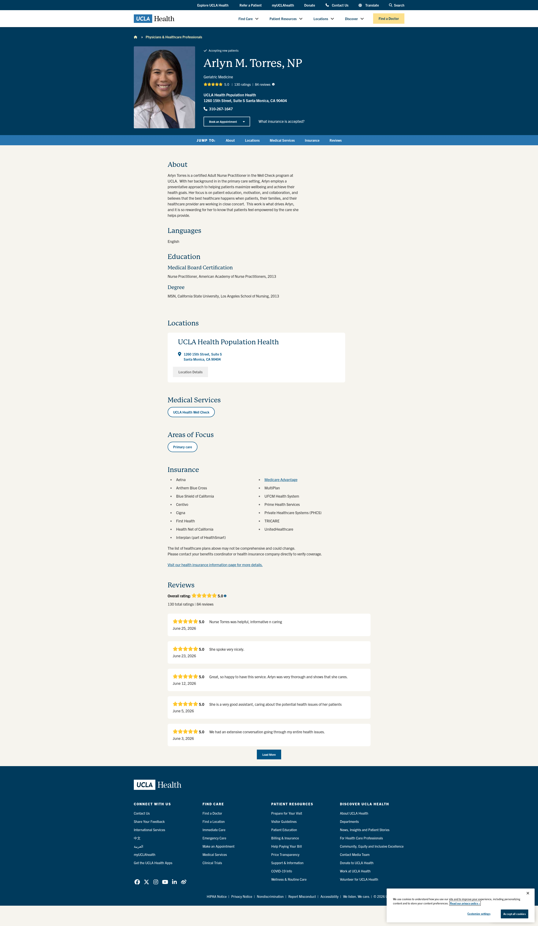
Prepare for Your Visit (286, 813)
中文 (137, 838)
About (230, 140)
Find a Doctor (389, 19)
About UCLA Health (354, 813)
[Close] (528, 893)
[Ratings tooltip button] (273, 84)
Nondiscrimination (270, 896)
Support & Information (287, 863)
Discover (351, 19)
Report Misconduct (302, 896)
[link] (137, 882)
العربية (138, 846)
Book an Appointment (223, 121)
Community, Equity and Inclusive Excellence (372, 846)
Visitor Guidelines (284, 821)
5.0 (226, 84)
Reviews (336, 140)
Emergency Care (214, 838)
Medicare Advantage (280, 479)
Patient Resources (283, 19)
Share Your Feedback (149, 821)
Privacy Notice (241, 896)
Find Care (245, 19)
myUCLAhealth (283, 5)
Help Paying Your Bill (286, 846)
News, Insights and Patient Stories (364, 830)
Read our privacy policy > (465, 903)
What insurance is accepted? (281, 121)
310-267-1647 (221, 108)
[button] (213, 5)
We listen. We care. (356, 896)
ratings (242, 84)
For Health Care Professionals (361, 838)
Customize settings (478, 913)
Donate (309, 5)
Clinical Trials (212, 863)
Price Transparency (285, 854)
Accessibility (329, 896)
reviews (262, 84)
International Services (149, 830)
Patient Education (284, 830)
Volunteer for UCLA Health (359, 879)
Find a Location (214, 821)
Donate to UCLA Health (357, 863)
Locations (320, 19)
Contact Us (340, 5)
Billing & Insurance (285, 838)
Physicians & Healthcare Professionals (174, 37)
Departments (349, 821)
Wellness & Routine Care (289, 879)
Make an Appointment (218, 846)
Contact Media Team (355, 854)
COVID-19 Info (281, 871)
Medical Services (282, 140)
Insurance (312, 140)
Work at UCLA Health (355, 871)
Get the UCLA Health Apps (153, 863)
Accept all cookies (514, 914)
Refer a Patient (251, 5)
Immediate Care (214, 830)
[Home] (135, 36)
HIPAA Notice (217, 896)
